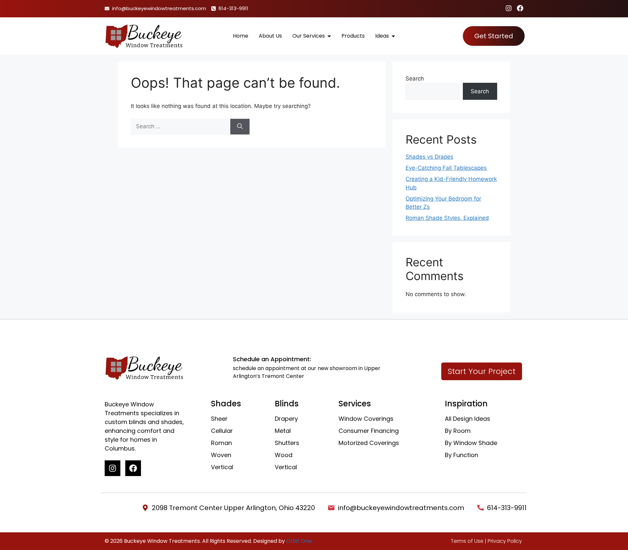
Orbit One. (299, 541)
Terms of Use (467, 541)
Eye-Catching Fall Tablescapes (446, 168)
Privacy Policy (505, 541)
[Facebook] (520, 8)
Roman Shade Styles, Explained (447, 218)
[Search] (240, 126)
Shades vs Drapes (429, 156)
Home (240, 36)
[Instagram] (508, 8)
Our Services (308, 36)
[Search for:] (180, 126)
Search (415, 78)
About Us (270, 36)
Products (353, 36)
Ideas (382, 36)
